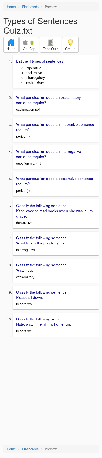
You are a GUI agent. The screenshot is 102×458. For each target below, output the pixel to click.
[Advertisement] (51, 391)
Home (11, 6)
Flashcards (30, 6)
